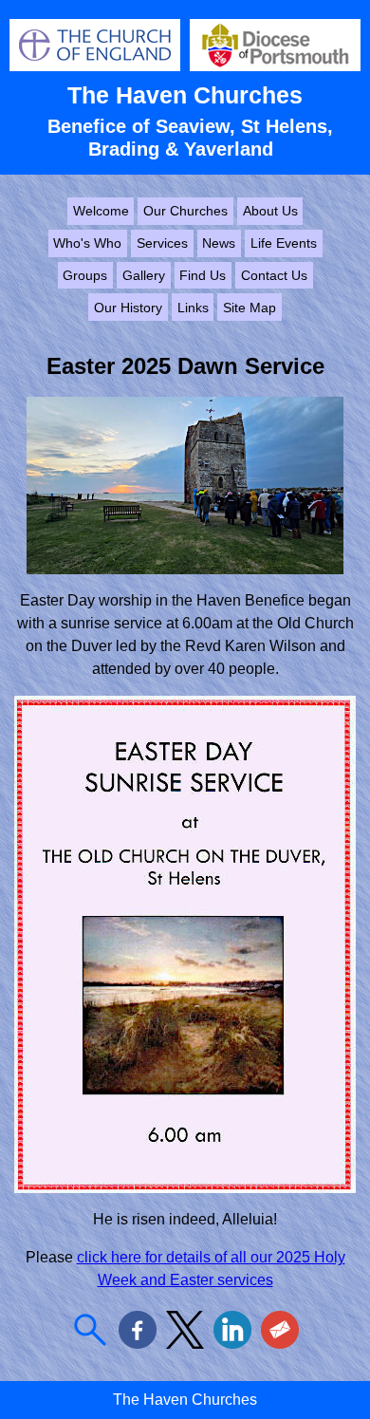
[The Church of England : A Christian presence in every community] (94, 66)
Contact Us (274, 275)
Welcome (101, 210)
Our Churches (185, 210)
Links (193, 307)
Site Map (249, 307)
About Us (270, 210)
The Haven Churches (185, 95)
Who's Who (87, 243)
